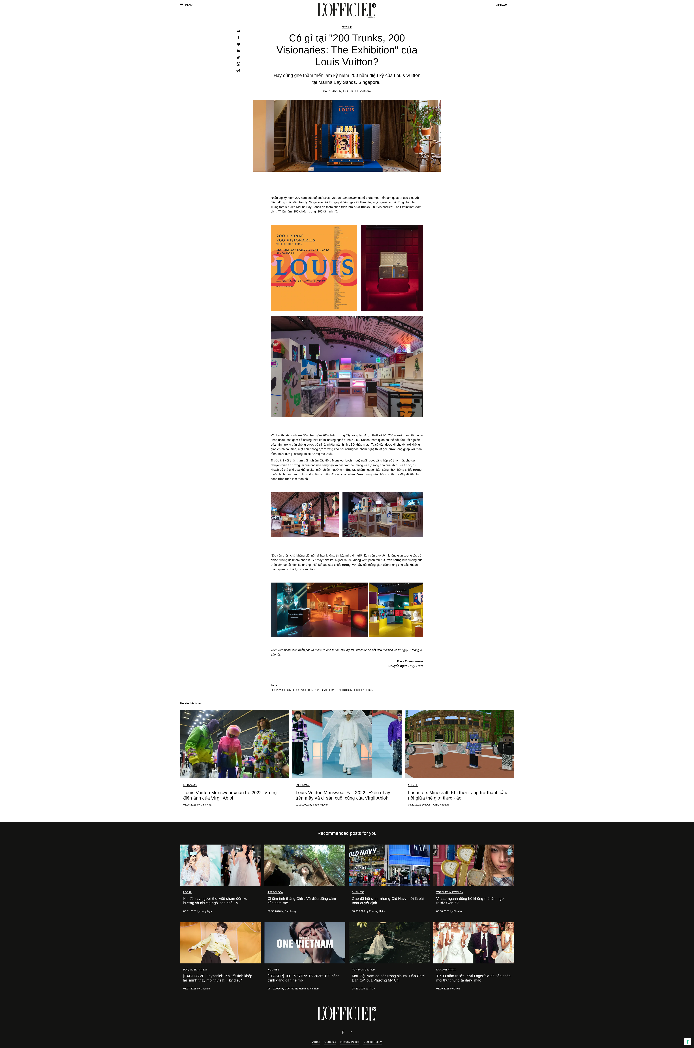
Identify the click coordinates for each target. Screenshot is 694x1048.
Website (361, 650)
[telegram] (238, 71)
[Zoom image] (347, 610)
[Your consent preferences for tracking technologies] (687, 1041)
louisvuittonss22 (306, 689)
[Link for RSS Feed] (351, 1033)
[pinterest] (238, 44)
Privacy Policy (349, 1041)
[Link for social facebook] (343, 1033)
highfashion (363, 689)
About (316, 1041)
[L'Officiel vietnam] (347, 10)
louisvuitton (281, 689)
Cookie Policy (372, 1041)
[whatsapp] (238, 64)
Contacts (330, 1041)
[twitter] (238, 58)
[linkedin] (238, 51)
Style (347, 27)
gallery (328, 689)
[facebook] (238, 38)
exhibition (344, 689)
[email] (238, 31)
